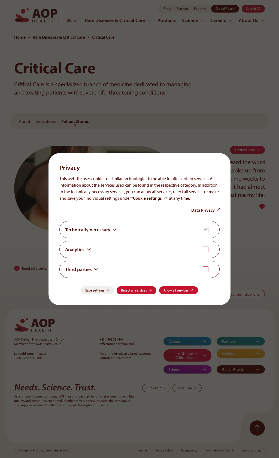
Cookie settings (147, 198)
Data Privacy (203, 210)
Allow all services (176, 290)
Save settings (94, 290)
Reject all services (134, 290)
